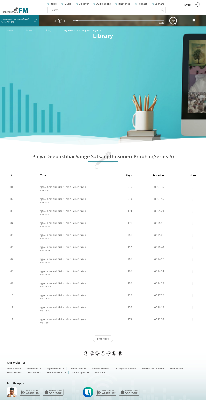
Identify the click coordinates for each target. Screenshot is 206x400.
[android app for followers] (30, 391)
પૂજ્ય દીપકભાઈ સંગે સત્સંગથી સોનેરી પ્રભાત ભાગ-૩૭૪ (63, 249)
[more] (193, 187)
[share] (198, 4)
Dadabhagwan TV (80, 372)
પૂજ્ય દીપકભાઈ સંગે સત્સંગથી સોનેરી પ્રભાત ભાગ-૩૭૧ (63, 212)
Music (67, 3)
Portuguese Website (125, 368)
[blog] (114, 353)
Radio (53, 3)
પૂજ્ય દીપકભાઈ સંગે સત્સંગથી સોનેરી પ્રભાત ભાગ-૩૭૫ (63, 261)
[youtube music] (120, 353)
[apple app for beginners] (129, 391)
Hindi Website (34, 368)
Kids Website (34, 372)
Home (10, 30)
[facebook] (86, 353)
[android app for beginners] (106, 391)
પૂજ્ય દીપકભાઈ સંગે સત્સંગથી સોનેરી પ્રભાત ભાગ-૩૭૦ (63, 200)
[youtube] (109, 353)
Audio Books (103, 3)
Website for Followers (153, 368)
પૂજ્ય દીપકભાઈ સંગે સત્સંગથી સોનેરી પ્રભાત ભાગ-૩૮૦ (63, 321)
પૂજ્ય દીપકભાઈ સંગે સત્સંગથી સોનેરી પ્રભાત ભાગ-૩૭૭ (63, 285)
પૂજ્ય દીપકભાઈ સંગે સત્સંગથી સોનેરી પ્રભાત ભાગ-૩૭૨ (63, 224)
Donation (100, 372)
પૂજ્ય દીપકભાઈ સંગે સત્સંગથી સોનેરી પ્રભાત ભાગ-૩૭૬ (63, 273)
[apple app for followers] (53, 391)
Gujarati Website (55, 368)
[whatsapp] (97, 353)
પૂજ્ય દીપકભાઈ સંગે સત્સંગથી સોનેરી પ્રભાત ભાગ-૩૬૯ (63, 188)
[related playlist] (193, 20)
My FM (187, 4)
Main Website (14, 368)
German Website (100, 368)
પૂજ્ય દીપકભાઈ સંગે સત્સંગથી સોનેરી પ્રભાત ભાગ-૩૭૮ (63, 297)
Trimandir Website (56, 372)
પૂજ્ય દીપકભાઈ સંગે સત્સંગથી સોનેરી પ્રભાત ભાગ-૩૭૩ (63, 237)
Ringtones (124, 3)
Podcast (142, 3)
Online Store (176, 368)
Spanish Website (78, 368)
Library (48, 30)
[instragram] (92, 353)
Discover (84, 3)
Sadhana (160, 3)
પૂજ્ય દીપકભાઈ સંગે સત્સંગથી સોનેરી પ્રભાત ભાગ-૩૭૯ (63, 309)
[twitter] (103, 353)
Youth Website (14, 372)
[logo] (15, 7)
